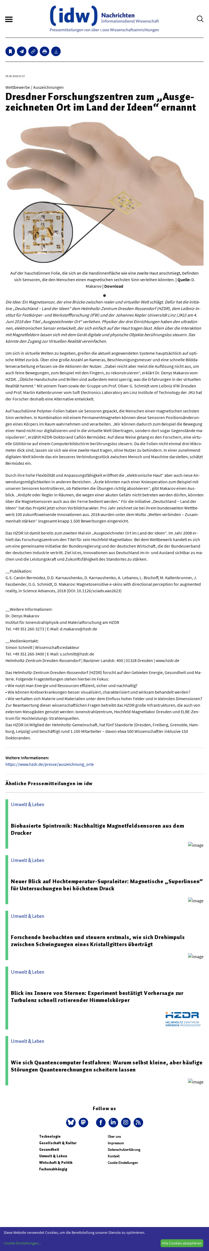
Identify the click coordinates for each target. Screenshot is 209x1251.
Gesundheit (49, 1149)
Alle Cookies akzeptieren (182, 1243)
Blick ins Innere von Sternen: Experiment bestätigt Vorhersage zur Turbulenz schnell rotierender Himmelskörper (97, 996)
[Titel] (10, 51)
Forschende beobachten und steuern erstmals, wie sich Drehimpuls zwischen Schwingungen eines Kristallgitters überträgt (98, 940)
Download (113, 286)
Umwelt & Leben (53, 1156)
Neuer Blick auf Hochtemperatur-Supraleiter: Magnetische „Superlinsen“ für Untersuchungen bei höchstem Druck (107, 884)
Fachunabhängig (53, 1169)
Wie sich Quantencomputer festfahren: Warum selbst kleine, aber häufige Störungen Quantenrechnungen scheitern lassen (107, 1066)
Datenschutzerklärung (124, 1149)
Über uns (114, 1136)
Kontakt (113, 1156)
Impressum (116, 1143)
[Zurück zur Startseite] (104, 18)
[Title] (33, 51)
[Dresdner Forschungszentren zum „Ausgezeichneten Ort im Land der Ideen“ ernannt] (21, 51)
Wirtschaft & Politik (55, 1162)
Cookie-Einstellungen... (22, 1243)
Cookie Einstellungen (123, 1162)
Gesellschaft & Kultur (57, 1143)
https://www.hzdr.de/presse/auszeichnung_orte (49, 764)
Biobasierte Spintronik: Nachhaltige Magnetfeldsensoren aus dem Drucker (97, 829)
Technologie (50, 1136)
